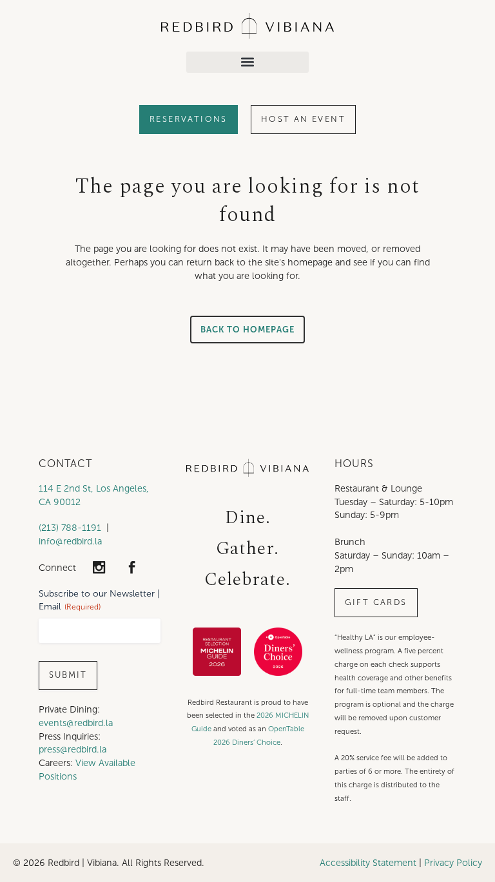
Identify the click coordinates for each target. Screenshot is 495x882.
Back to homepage (247, 329)
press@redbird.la (72, 749)
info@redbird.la (70, 541)
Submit (68, 675)
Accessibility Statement (368, 863)
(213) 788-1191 (70, 527)
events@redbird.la (76, 723)
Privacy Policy (453, 863)
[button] (247, 62)
